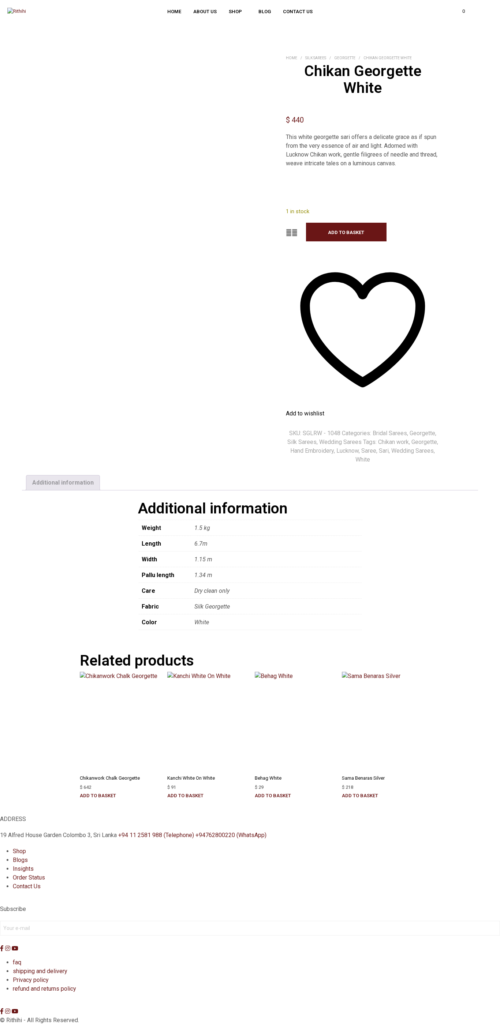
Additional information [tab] (63, 482)
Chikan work (393, 441)
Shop (235, 11)
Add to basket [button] (98, 795)
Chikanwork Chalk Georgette (110, 778)
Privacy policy (31, 979)
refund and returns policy (44, 988)
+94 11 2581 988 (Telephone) (156, 835)
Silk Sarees (315, 58)
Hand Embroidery (312, 450)
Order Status (29, 877)
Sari (384, 450)
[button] (459, 11)
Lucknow (347, 450)
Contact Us (298, 11)
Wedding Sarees (340, 441)
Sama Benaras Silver (363, 778)
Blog (264, 11)
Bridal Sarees (390, 433)
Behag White (268, 778)
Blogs (20, 859)
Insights (23, 868)
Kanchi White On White (191, 778)
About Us (205, 11)
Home (174, 11)
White (362, 459)
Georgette (344, 58)
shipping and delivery (40, 971)
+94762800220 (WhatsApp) (230, 835)
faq (17, 962)
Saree (368, 450)
